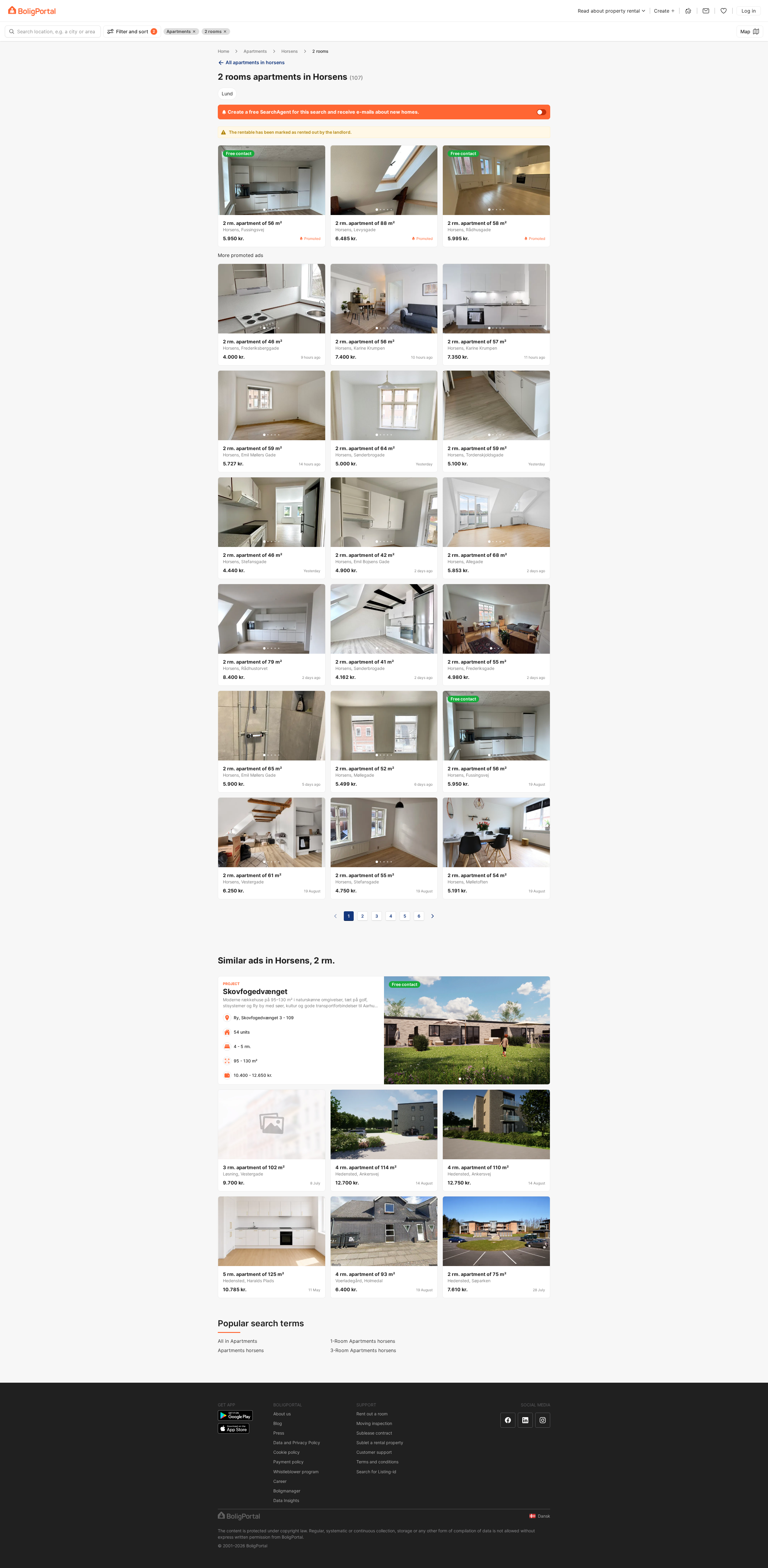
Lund (227, 94)
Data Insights (286, 1500)
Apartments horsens (241, 1350)
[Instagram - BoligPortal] (542, 1420)
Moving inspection (374, 1423)
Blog (277, 1423)
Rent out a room (372, 1413)
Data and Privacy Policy (296, 1442)
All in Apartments (237, 1341)
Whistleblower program (296, 1471)
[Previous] (335, 916)
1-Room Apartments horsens (362, 1341)
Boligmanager (286, 1490)
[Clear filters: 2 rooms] (225, 31)
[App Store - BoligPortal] (233, 1428)
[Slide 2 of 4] (494, 648)
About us (282, 1413)
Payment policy (288, 1461)
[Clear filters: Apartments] (194, 31)
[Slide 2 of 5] (268, 209)
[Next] (432, 916)
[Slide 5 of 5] (278, 209)
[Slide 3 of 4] (498, 648)
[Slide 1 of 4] (491, 648)
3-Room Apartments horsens (363, 1350)
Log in (749, 11)
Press (278, 1432)
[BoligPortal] (32, 11)
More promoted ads (240, 255)
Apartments (255, 51)
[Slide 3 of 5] (271, 209)
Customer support (374, 1452)
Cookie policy (286, 1452)
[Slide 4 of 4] (502, 648)
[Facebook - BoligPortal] (507, 1420)
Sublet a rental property (379, 1442)
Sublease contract (374, 1432)
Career (279, 1481)
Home (223, 51)
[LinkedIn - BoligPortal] (525, 1420)
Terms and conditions (377, 1461)
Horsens (289, 51)
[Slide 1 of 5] (264, 209)
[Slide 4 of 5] (275, 209)
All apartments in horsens (255, 62)
